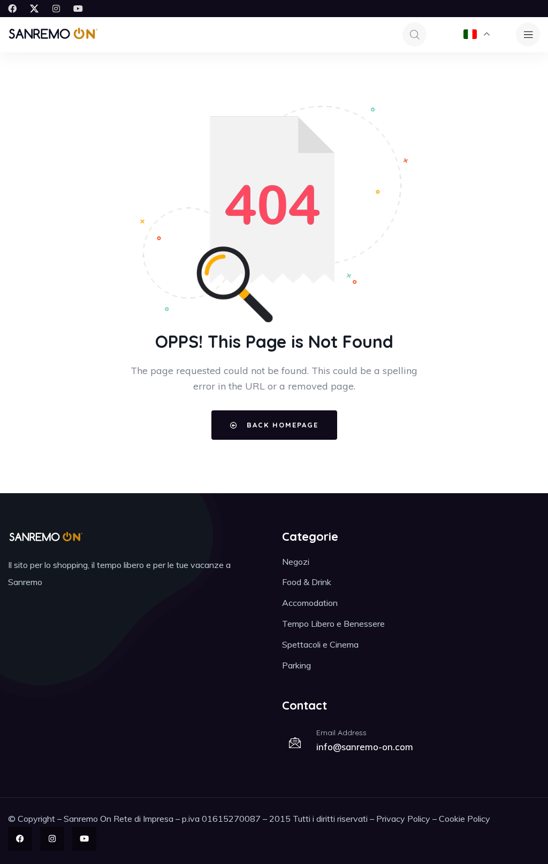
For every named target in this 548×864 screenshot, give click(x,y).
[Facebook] (12, 8)
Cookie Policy (464, 818)
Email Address (341, 732)
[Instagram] (56, 8)
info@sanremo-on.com (364, 746)
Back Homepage (280, 425)
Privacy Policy (403, 818)
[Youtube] (78, 8)
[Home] (53, 34)
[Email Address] (295, 743)
